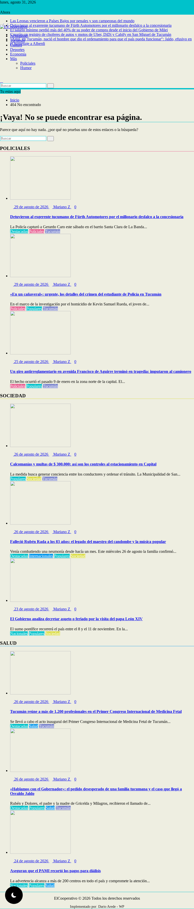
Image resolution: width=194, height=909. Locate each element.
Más (13, 59)
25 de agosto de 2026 (31, 361)
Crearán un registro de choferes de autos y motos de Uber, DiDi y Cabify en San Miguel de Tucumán (90, 34)
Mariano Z (61, 207)
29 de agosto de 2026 (31, 207)
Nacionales (19, 633)
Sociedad (34, 479)
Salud (33, 726)
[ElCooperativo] (1, 31)
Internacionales (41, 556)
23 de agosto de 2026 (31, 609)
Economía (18, 54)
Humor (26, 68)
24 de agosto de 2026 (31, 861)
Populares (34, 308)
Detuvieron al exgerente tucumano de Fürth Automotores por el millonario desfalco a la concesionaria (91, 25)
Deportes (17, 49)
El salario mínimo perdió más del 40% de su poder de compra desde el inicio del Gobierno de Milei (89, 30)
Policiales (27, 63)
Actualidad (19, 36)
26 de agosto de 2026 (31, 454)
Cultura (16, 45)
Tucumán (17, 40)
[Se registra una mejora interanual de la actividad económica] (1, 76)
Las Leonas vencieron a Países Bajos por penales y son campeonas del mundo (72, 21)
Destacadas (19, 231)
